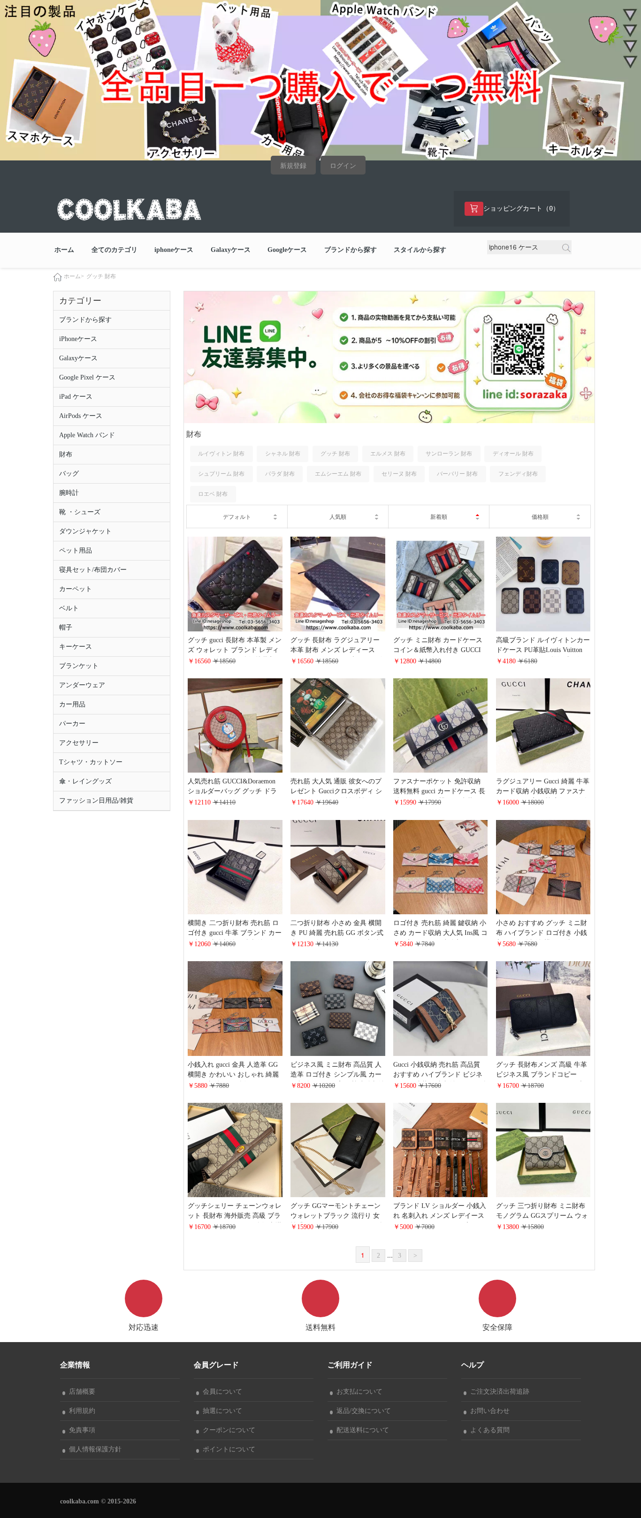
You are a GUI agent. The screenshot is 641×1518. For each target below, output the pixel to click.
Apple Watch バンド (87, 435)
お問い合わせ (488, 1410)
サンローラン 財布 (449, 453)
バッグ (69, 473)
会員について (220, 1391)
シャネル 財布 (282, 453)
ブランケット (79, 665)
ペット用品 (75, 550)
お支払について (357, 1391)
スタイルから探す (420, 249)
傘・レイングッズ (85, 781)
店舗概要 (80, 1391)
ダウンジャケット (85, 531)
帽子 (65, 627)
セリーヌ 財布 (399, 474)
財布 (65, 454)
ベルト (69, 608)
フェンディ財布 (518, 474)
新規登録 (293, 165)
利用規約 (80, 1410)
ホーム (64, 249)
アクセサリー (79, 742)
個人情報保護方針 (93, 1449)
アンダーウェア (82, 685)
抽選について (220, 1410)
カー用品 (72, 704)
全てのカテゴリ (114, 249)
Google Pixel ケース (87, 377)
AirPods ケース (80, 415)
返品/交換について (362, 1410)
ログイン (343, 165)
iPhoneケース (78, 338)
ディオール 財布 (513, 453)
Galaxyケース (231, 249)
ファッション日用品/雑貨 (96, 800)
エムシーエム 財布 (338, 474)
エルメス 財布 (387, 453)
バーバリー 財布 (457, 474)
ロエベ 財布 (213, 494)
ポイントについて (227, 1449)
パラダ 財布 (280, 474)
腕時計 (69, 492)
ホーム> (74, 276)
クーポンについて (227, 1430)
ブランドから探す (350, 249)
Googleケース (287, 249)
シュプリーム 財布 (221, 474)
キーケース (75, 646)
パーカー (72, 723)
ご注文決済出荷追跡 (497, 1391)
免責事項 (80, 1430)
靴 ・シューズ (79, 512)
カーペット (75, 588)
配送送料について (361, 1430)
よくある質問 (488, 1430)
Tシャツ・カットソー (90, 762)
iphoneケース (173, 249)
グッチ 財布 (101, 276)
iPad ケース (75, 396)
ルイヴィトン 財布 (221, 453)
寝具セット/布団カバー (93, 569)
